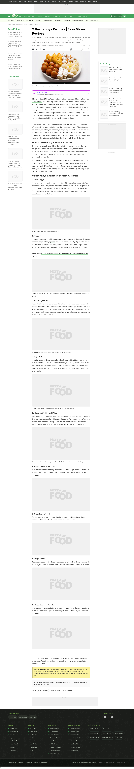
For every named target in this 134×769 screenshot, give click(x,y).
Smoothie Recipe (75, 747)
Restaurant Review (77, 20)
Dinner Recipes (54, 728)
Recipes (47, 16)
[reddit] (44, 49)
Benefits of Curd (75, 738)
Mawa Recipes (55, 690)
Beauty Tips (33, 747)
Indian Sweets (67, 690)
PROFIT (21, 1)
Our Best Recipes (106, 64)
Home (9, 24)
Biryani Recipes (106, 733)
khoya (71, 118)
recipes (62, 682)
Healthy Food (14, 744)
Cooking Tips (23, 717)
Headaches (13, 750)
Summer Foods (74, 731)
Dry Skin (32, 738)
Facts (86, 20)
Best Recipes (94, 20)
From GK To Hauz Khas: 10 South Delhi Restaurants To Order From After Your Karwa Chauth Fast (116, 102)
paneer (52, 242)
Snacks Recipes (54, 753)
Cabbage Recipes (55, 747)
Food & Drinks (58, 20)
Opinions (39, 20)
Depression (13, 738)
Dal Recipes (53, 744)
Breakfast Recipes (107, 737)
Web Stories (56, 16)
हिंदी (25, 1)
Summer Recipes (75, 728)
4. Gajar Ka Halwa (39, 357)
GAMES (64, 1)
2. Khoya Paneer (38, 236)
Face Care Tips (74, 744)
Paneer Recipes (54, 735)
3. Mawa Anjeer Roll (40, 301)
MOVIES (30, 1)
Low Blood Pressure (16, 741)
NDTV (10, 1)
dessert (73, 99)
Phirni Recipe (74, 750)
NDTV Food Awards (81, 16)
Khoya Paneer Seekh (42, 514)
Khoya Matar (39, 559)
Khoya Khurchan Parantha (44, 466)
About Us (21, 762)
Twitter (38, 684)
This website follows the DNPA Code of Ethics (83, 762)
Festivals (67, 20)
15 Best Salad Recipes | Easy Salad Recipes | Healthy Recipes (116, 90)
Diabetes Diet (14, 731)
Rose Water (33, 731)
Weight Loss (12, 717)
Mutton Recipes (94, 733)
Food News (20, 20)
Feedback (29, 762)
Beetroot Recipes (55, 750)
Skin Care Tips (74, 741)
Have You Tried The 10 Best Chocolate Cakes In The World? (116, 69)
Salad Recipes (54, 731)
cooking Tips (30, 20)
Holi (70, 107)
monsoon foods (29, 16)
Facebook (76, 682)
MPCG (89, 1)
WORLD (15, 1)
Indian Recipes (94, 726)
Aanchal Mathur (36, 45)
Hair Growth (33, 735)
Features (39, 16)
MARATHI (95, 1)
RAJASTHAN (83, 1)
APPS (76, 1)
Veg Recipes (53, 726)
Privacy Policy (12, 762)
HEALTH (54, 1)
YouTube (46, 684)
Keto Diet (12, 735)
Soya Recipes (54, 741)
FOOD (41, 1)
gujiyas (49, 183)
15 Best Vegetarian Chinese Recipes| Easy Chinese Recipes (116, 113)
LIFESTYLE (47, 1)
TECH (59, 1)
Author (36, 762)
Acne (31, 750)
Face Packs (33, 744)
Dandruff (32, 741)
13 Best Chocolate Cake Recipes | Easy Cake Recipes (116, 80)
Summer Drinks (74, 735)
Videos (64, 16)
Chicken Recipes (95, 729)
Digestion (12, 747)
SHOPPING (70, 1)
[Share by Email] (85, 49)
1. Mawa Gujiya (38, 180)
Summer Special (74, 726)
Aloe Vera (33, 728)
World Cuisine (48, 20)
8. (33, 559)
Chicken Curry (107, 729)
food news (45, 682)
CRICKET (36, 1)
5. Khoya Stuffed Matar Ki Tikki (44, 413)
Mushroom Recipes (55, 738)
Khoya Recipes (43, 690)
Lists (13, 24)
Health (71, 16)
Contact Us (44, 762)
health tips (53, 682)
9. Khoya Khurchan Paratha (43, 605)
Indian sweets (37, 102)
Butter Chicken (119, 733)
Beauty (31, 726)
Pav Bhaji (119, 737)
